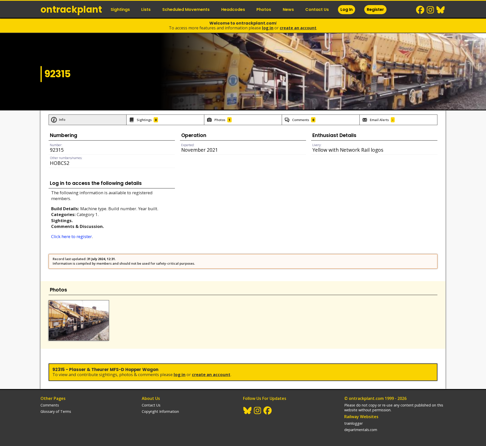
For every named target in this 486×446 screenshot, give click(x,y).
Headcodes (233, 9)
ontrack (71, 9)
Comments (49, 405)
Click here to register (71, 236)
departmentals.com (360, 429)
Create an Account (298, 28)
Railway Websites (361, 416)
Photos (263, 9)
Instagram (430, 9)
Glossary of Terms (55, 411)
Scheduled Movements (186, 9)
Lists (146, 9)
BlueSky (440, 9)
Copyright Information (160, 411)
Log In (346, 9)
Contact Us (317, 9)
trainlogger (353, 423)
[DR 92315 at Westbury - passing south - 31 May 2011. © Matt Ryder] (79, 320)
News (288, 9)
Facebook (420, 9)
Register (375, 9)
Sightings (120, 9)
